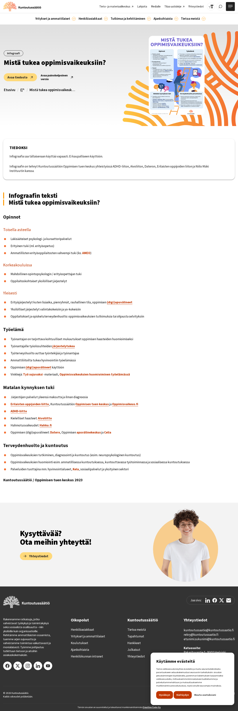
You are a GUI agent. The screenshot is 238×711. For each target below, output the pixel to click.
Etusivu (9, 90)
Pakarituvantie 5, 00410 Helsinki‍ (205, 652)
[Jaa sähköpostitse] (228, 600)
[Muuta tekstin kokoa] (211, 7)
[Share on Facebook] (214, 600)
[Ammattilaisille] (74, 19)
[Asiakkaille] (106, 19)
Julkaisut (133, 649)
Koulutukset (79, 642)
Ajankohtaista (80, 649)
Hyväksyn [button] (164, 695)
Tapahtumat (135, 636)
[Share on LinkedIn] (207, 600)
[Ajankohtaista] (149, 19)
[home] (22, 6)
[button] (55, 18)
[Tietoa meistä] (203, 19)
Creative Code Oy (152, 707)
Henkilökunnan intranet (87, 656)
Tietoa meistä (136, 629)
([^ (22, 90)
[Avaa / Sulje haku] (220, 7)
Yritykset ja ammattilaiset (88, 636)
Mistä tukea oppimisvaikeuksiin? (52, 90)
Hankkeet (134, 642)
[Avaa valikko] (230, 6)
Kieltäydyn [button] (182, 695)
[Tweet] (221, 600)
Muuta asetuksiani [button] (205, 695)
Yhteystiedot (136, 656)
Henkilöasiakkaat (82, 629)
